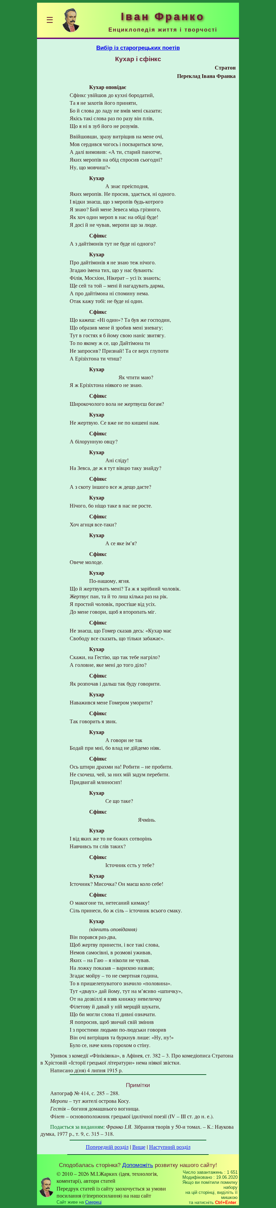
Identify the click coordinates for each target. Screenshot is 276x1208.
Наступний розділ (170, 1146)
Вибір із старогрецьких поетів (138, 47)
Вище (138, 1146)
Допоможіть (137, 1165)
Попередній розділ (107, 1146)
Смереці (93, 1202)
